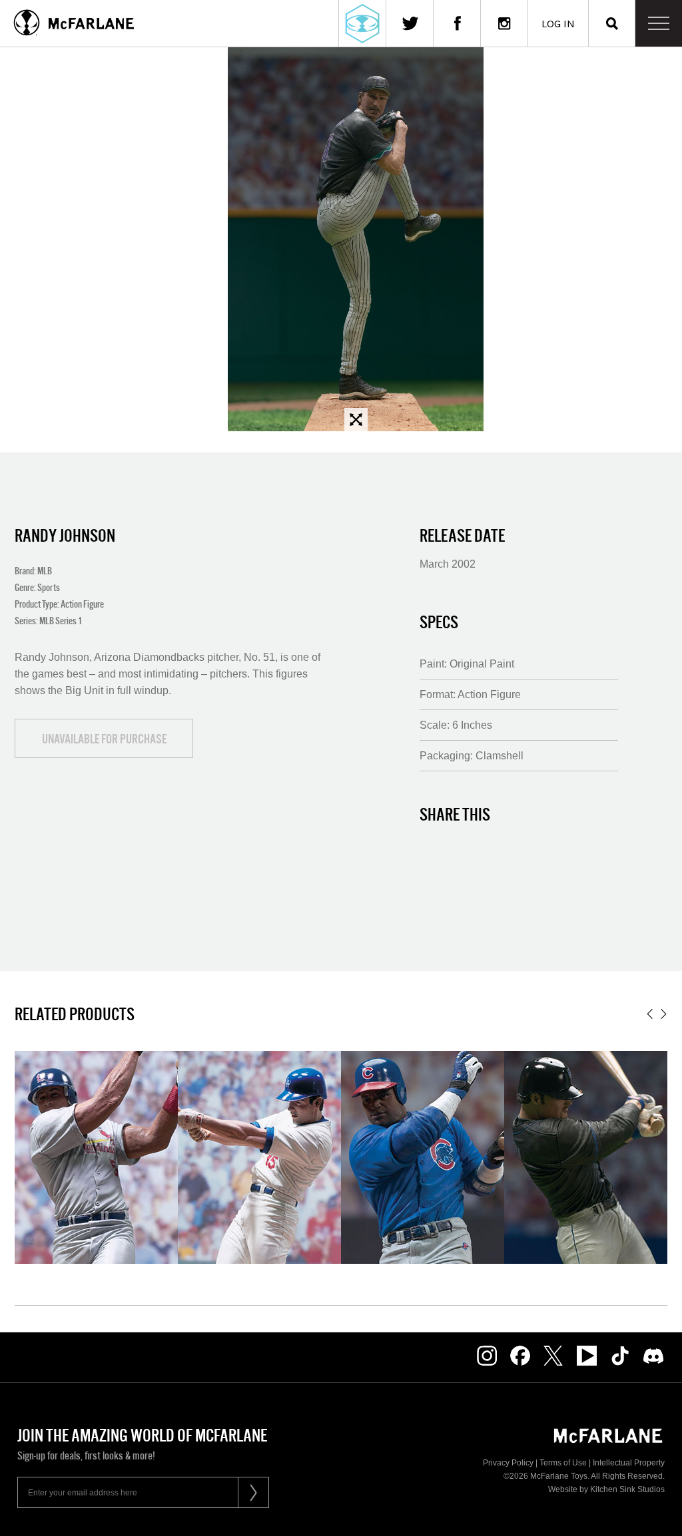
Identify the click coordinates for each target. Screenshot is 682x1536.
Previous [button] (650, 1014)
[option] (96, 1157)
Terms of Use (563, 1462)
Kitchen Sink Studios (627, 1489)
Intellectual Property (629, 1462)
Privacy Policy (508, 1462)
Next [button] (664, 1014)
